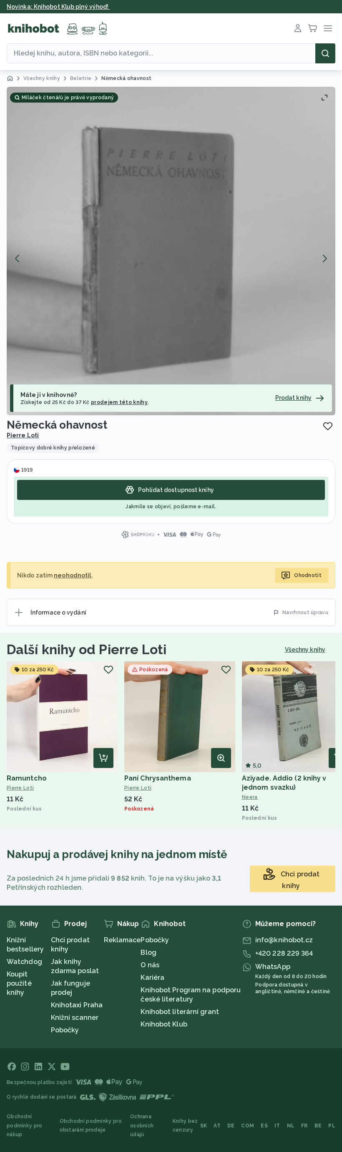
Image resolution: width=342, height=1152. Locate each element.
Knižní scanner (74, 1017)
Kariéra (152, 977)
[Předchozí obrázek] (17, 258)
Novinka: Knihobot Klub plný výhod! (58, 6)
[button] (171, 251)
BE (318, 1126)
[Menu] (327, 28)
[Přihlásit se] (297, 28)
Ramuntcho (27, 778)
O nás (150, 965)
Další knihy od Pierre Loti (87, 649)
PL (331, 1126)
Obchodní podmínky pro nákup (25, 1125)
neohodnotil (72, 575)
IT (277, 1126)
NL (291, 1126)
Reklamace (122, 940)
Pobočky (65, 1030)
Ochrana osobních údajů (141, 1125)
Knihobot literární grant (180, 1012)
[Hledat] (325, 53)
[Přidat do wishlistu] (327, 426)
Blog (148, 952)
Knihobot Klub (164, 1024)
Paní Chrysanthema (157, 778)
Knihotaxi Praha (77, 1005)
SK (203, 1126)
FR (304, 1126)
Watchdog (24, 962)
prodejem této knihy (119, 402)
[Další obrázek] (324, 258)
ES (264, 1126)
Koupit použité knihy (19, 983)
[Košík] (312, 28)
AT (217, 1126)
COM (247, 1126)
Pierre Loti (23, 435)
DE (231, 1126)
